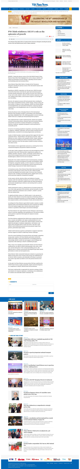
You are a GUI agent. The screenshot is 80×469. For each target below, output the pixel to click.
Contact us (61, 463)
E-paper (59, 28)
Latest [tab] (59, 40)
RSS (71, 463)
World (61, 8)
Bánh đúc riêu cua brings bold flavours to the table (63, 201)
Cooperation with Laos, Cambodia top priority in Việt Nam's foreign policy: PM (38, 340)
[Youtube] (50, 36)
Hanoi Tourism (54, 11)
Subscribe (59, 31)
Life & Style (39, 8)
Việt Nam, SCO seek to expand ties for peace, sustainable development (47, 313)
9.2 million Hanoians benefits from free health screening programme (64, 97)
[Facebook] (46, 36)
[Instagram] (51, 36)
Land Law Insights (47, 11)
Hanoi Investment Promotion (37, 11)
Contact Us (70, 1)
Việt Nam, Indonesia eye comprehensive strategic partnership (37, 406)
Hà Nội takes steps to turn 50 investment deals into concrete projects (63, 114)
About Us (65, 1)
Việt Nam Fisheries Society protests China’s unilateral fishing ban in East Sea (64, 180)
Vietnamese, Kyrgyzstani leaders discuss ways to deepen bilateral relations (30, 314)
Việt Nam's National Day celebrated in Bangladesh (15, 313)
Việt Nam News (40, 4)
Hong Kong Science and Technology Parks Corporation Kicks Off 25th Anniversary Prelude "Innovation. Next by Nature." (64, 70)
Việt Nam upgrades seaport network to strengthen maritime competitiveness (64, 171)
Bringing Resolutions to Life (18, 11)
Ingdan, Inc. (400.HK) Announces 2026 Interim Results (66, 50)
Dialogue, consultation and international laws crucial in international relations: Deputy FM (38, 418)
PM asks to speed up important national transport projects (37, 353)
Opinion (56, 8)
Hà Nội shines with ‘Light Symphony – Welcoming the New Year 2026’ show (64, 100)
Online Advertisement (61, 35)
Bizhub (57, 1)
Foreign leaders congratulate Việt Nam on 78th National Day (39, 444)
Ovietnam (61, 1)
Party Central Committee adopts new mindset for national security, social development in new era (64, 84)
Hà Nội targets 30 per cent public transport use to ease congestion (63, 135)
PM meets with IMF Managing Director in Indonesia (38, 380)
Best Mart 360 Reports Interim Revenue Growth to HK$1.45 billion (66, 44)
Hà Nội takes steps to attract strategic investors (64, 121)
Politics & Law (15, 8)
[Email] (53, 36)
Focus (10, 11)
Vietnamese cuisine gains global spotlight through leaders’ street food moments (64, 197)
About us (55, 463)
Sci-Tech (27, 8)
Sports (44, 8)
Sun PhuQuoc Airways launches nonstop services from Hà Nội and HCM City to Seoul (63, 160)
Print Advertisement (61, 33)
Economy (22, 8)
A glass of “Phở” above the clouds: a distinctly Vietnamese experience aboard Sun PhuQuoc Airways (64, 156)
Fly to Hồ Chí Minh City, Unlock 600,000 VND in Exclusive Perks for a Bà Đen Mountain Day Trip (64, 152)
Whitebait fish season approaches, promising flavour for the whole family (63, 193)
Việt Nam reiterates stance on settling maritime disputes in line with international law (64, 175)
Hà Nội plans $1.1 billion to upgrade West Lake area (64, 104)
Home (10, 27)
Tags (10, 278)
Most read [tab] (67, 40)
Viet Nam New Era (28, 11)
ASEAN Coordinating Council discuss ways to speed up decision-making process (39, 366)
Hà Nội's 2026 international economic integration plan (64, 118)
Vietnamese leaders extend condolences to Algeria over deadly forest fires (31, 330)
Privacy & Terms (66, 463)
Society (33, 8)
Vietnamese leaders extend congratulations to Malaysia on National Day (14, 330)
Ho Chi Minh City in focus (63, 11)
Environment (50, 8)
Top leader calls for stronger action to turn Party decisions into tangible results (64, 88)
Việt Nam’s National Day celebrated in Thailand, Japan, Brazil (47, 329)
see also (12, 299)
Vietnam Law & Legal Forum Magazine (49, 1)
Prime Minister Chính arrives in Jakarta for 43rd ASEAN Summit (37, 431)
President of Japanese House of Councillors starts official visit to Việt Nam (37, 393)
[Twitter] (47, 36)
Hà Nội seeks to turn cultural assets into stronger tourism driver (64, 132)
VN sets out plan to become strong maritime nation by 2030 (63, 80)
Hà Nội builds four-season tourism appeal (63, 129)
